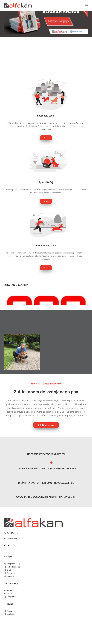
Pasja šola (11, 597)
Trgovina (10, 573)
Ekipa (9, 590)
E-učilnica (11, 570)
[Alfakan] (18, 5)
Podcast (10, 576)
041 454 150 (12, 533)
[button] (86, 5)
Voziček (10, 614)
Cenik (9, 593)
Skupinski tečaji (13, 564)
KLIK (74, 51)
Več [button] (47, 138)
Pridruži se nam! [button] (47, 57)
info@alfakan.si (13, 538)
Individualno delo (14, 567)
